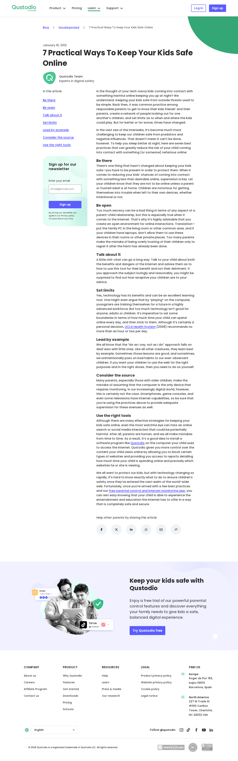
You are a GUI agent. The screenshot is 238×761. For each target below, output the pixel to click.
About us (30, 676)
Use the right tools (57, 145)
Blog (46, 27)
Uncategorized (69, 27)
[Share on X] (116, 529)
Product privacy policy (156, 676)
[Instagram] (181, 730)
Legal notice (149, 696)
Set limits (50, 122)
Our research (111, 696)
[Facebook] (196, 730)
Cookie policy (150, 689)
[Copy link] (176, 529)
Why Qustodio (72, 676)
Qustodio (138, 443)
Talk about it (52, 115)
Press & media (111, 689)
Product (55, 8)
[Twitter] (189, 730)
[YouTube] (204, 730)
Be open (49, 107)
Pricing (77, 8)
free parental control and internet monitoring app (147, 491)
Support (112, 8)
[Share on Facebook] (101, 529)
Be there (49, 100)
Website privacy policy (156, 682)
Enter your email (59, 181)
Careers (29, 682)
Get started (71, 689)
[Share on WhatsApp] (146, 529)
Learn (92, 8)
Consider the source (58, 137)
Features (69, 682)
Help (105, 676)
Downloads (70, 696)
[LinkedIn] (211, 730)
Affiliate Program (35, 689)
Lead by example (56, 130)
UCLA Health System (140, 327)
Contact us (31, 696)
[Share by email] (161, 529)
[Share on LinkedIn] (131, 529)
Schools (68, 709)
